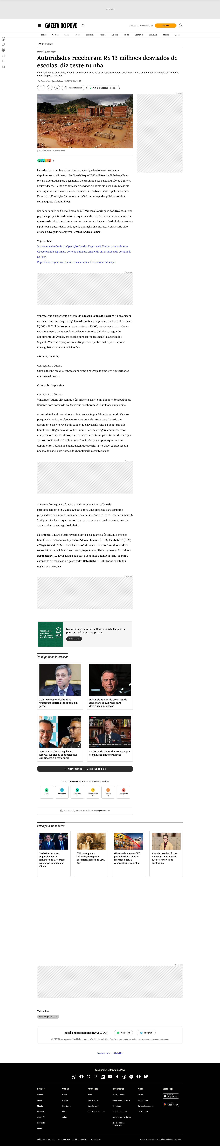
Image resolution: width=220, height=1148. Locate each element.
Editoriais (90, 35)
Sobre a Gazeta (119, 1095)
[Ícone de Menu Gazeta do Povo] (39, 25)
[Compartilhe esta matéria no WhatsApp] (3, 39)
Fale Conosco (143, 1112)
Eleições (115, 35)
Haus (89, 1095)
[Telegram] (131, 1077)
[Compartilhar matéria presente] (3, 50)
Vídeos (177, 35)
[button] (85, 811)
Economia (139, 35)
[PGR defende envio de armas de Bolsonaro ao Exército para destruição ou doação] (110, 680)
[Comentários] (41, 87)
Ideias (126, 35)
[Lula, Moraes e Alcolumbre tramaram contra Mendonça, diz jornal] (60, 680)
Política (103, 35)
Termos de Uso (64, 1139)
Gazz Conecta (93, 1106)
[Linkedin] (103, 1077)
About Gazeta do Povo (121, 1100)
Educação (41, 1117)
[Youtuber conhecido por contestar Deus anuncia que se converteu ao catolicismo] (166, 841)
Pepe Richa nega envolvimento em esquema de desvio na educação (76, 262)
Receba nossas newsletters (119, 1124)
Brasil (39, 1100)
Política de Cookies (80, 1139)
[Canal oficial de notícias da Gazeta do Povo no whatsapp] (74, 1077)
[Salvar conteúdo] (57, 87)
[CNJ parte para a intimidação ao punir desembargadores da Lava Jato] (91, 841)
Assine (140, 1095)
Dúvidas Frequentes (145, 1106)
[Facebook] (81, 1077)
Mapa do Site (96, 1139)
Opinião (65, 1100)
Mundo (166, 35)
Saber (77, 35)
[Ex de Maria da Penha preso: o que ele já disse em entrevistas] (110, 732)
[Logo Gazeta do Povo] (61, 25)
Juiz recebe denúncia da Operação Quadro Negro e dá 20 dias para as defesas (82, 246)
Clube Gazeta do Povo (96, 1112)
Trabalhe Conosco (120, 1112)
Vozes (66, 35)
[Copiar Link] (3, 44)
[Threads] (124, 1077)
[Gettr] (138, 1077)
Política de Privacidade (46, 1139)
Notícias (43, 35)
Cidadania (153, 35)
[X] (89, 1077)
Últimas (55, 35)
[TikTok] (117, 1077)
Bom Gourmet (93, 1100)
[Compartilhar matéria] (49, 87)
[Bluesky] (146, 1077)
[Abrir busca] (83, 25)
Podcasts (41, 1123)
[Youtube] (110, 1077)
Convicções (66, 1106)
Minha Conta (143, 1100)
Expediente (117, 1106)
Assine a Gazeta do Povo (122, 1117)
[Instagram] (96, 1077)
